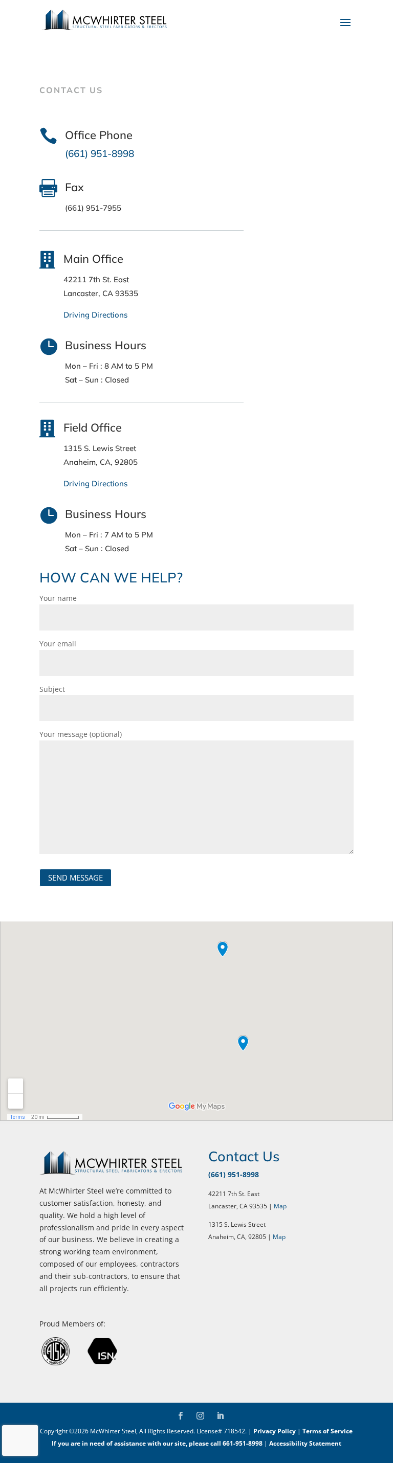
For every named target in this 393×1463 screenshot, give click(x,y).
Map (280, 1206)
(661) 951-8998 (233, 1174)
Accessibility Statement (305, 1443)
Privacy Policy (274, 1431)
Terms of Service (327, 1431)
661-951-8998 (243, 1443)
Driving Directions (95, 315)
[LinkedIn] (220, 1416)
